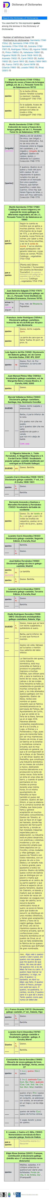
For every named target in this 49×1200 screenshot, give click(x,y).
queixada (32, 1079)
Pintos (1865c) (12, 52)
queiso (31, 1071)
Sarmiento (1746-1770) (23, 43)
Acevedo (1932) (9, 58)
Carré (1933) (27, 58)
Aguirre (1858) (40, 49)
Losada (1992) (28, 67)
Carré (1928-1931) (29, 55)
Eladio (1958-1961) (38, 61)
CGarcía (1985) (9, 67)
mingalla (33, 151)
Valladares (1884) (31, 52)
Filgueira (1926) (9, 55)
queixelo (40, 1082)
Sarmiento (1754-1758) (13, 46)
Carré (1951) (18, 61)
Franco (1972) (12, 64)
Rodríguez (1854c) (20, 49)
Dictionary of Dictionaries (26, 4)
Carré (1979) (29, 64)
